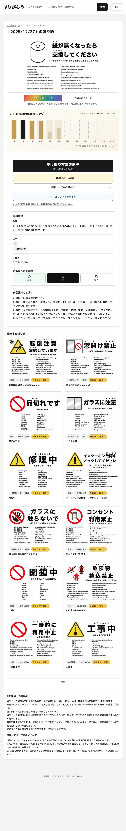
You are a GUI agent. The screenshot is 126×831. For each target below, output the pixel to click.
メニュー (117, 7)
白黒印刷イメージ (83, 98)
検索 (102, 6)
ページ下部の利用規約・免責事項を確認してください (43, 204)
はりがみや (13, 7)
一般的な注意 (20, 249)
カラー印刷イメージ (43, 98)
